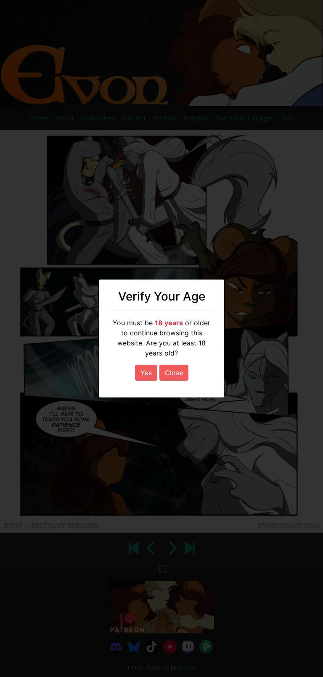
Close (174, 373)
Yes (146, 373)
